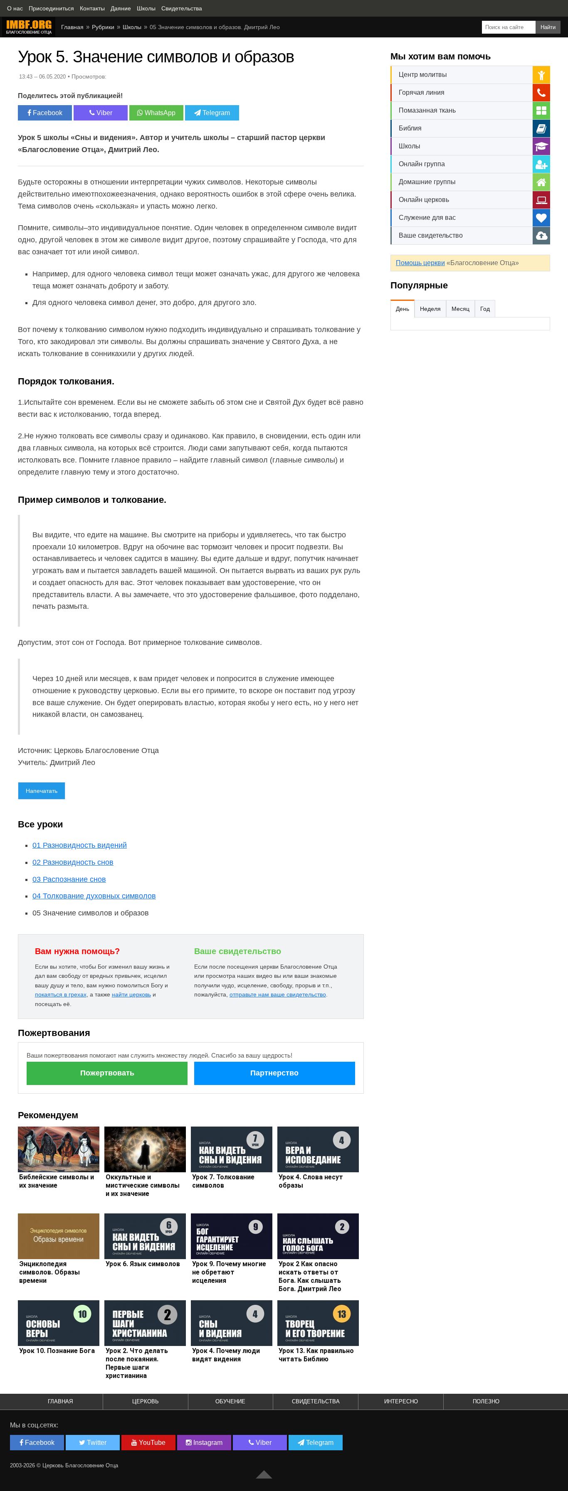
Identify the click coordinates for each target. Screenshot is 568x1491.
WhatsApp (159, 112)
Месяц (460, 308)
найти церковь (131, 994)
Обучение (230, 1401)
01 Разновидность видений (79, 845)
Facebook (46, 112)
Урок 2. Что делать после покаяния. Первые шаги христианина (137, 1363)
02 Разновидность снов (73, 862)
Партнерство (274, 1073)
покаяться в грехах (60, 994)
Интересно (401, 1401)
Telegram (215, 112)
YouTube (151, 1442)
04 (94, 896)
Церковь (145, 1401)
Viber (103, 112)
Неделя (430, 308)
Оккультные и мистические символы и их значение (143, 1185)
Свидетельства (316, 1401)
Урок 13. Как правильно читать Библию (316, 1355)
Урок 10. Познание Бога (57, 1351)
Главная (60, 1401)
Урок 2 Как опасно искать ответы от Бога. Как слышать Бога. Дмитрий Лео (310, 1276)
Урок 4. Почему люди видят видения (226, 1355)
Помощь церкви (420, 262)
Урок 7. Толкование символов (223, 1181)
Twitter (95, 1442)
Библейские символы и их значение (56, 1181)
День (402, 308)
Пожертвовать (107, 1073)
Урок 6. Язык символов (143, 1264)
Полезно (486, 1401)
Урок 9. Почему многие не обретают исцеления (229, 1272)
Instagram (207, 1442)
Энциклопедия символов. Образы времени (49, 1272)
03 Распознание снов (69, 879)
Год (485, 308)
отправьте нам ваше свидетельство (278, 994)
